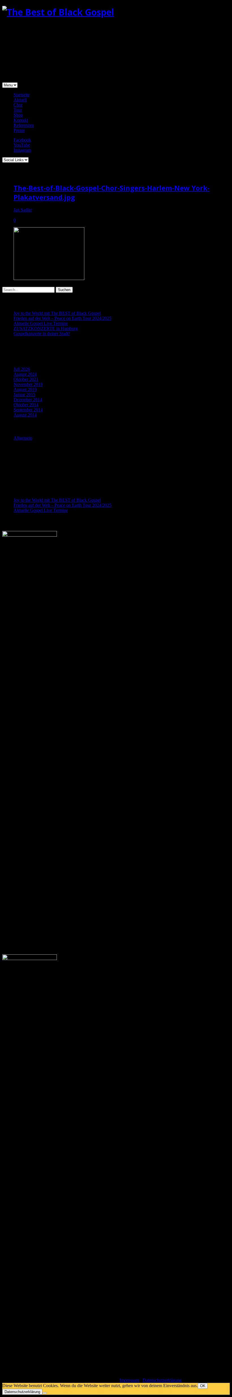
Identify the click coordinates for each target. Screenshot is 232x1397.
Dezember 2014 (28, 399)
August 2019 (25, 389)
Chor (18, 104)
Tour (18, 110)
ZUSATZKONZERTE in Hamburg (46, 328)
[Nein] (44, 1393)
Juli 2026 (22, 369)
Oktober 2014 (26, 404)
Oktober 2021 (26, 379)
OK (202, 1386)
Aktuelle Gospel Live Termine (41, 323)
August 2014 (25, 414)
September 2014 (28, 409)
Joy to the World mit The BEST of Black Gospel (57, 313)
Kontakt (21, 120)
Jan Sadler (23, 209)
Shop (18, 115)
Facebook (22, 139)
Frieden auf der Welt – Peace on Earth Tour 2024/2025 (62, 318)
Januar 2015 (24, 394)
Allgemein (23, 438)
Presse (19, 130)
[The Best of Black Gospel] (58, 12)
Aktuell (20, 99)
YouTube (22, 145)
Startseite (22, 94)
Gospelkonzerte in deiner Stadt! (42, 333)
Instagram (22, 150)
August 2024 (25, 374)
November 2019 (28, 384)
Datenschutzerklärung (162, 1380)
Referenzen (24, 125)
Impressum (129, 1380)
